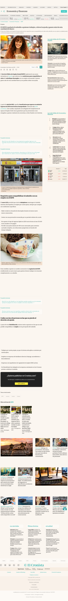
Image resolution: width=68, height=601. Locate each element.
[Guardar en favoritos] (41, 67)
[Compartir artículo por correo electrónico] (13, 69)
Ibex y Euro (25, 15)
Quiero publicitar (23, 383)
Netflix (55, 7)
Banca (55, 15)
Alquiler (35, 7)
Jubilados (21, 7)
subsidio (7, 396)
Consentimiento (34, 587)
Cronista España (4, 21)
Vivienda (28, 7)
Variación (57, 168)
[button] (65, 509)
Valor (66, 168)
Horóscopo (63, 560)
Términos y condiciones (34, 582)
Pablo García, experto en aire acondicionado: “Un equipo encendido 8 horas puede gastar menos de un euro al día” (57, 79)
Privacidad (34, 584)
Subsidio (54, 560)
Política (32, 15)
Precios (34, 560)
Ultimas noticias (4, 15)
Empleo (49, 7)
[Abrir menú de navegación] (1, 11)
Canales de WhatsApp (20, 572)
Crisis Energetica (44, 560)
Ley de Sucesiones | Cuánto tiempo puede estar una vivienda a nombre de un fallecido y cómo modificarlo (57, 86)
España (10, 76)
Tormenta (2, 7)
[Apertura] (21, 569)
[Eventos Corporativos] (28, 569)
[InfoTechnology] (47, 569)
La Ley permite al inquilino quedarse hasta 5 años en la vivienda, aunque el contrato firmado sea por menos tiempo (57, 65)
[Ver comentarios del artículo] (16, 69)
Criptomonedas (48, 15)
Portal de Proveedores (56, 572)
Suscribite (33, 572)
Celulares (12, 560)
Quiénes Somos (43, 572)
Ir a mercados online (4, 18)
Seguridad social (12, 7)
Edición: (63, 7)
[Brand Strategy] (34, 569)
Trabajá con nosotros (34, 574)
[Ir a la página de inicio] (4, 11)
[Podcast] (40, 569)
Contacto (9, 572)
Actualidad (39, 15)
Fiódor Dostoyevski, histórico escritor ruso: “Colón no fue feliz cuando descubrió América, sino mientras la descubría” (57, 58)
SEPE (22, 21)
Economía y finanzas (15, 15)
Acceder (64, 11)
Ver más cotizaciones (64, 18)
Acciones (42, 7)
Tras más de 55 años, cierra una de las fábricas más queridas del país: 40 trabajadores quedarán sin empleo (59, 149)
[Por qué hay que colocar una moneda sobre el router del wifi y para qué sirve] (51, 476)
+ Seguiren (35, 67)
